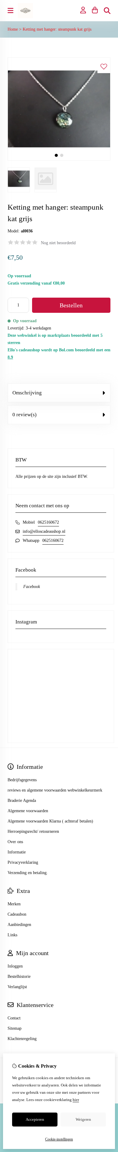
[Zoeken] (107, 10)
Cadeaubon (17, 914)
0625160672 (48, 522)
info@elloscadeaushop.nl (44, 531)
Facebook (31, 586)
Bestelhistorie (19, 976)
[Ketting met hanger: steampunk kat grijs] (59, 159)
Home (13, 29)
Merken (14, 904)
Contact (14, 1018)
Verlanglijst (17, 987)
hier (76, 1099)
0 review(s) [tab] (24, 414)
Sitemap (14, 1028)
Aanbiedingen (19, 924)
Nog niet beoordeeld (58, 243)
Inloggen (15, 966)
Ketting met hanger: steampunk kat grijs (57, 29)
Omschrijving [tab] (27, 393)
